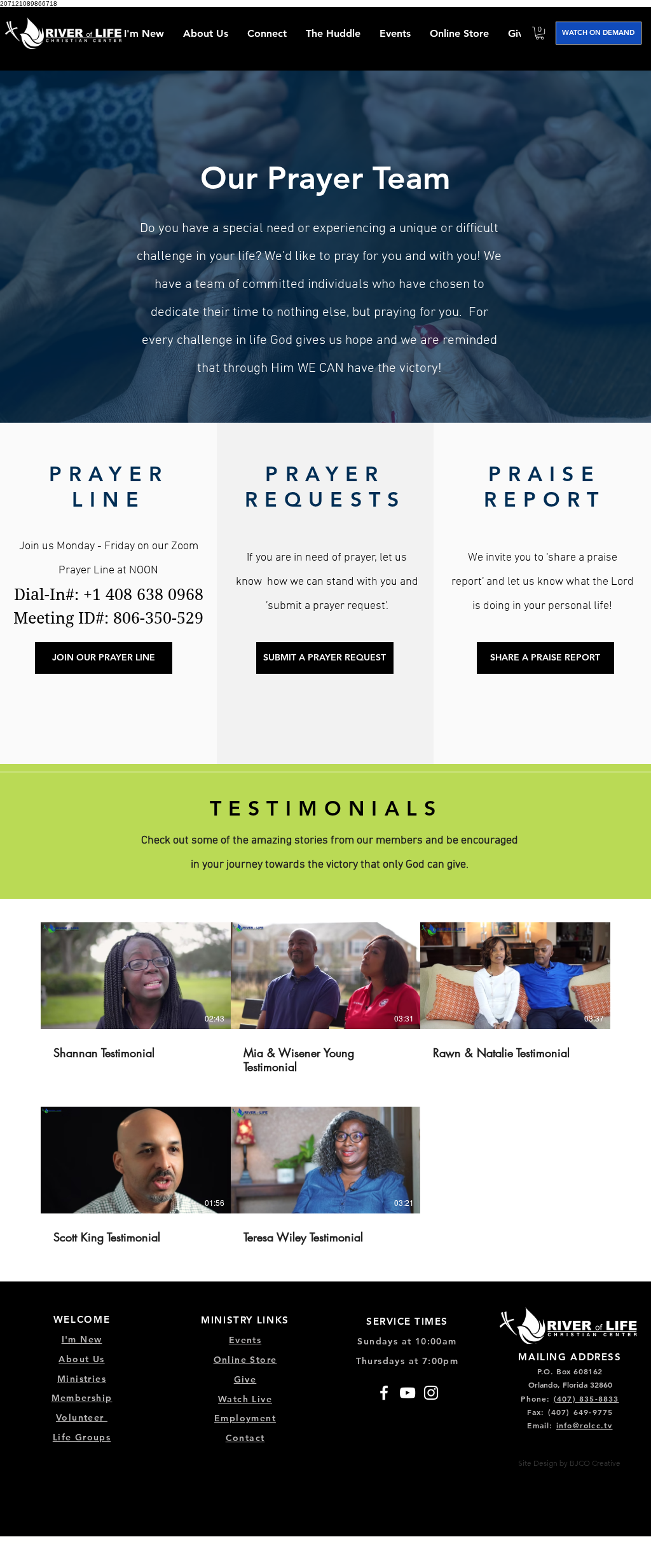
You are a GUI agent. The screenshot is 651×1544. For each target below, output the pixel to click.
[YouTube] (407, 1392)
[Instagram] (431, 1392)
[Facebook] (384, 1392)
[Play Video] (135, 975)
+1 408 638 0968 (143, 594)
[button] (267, 33)
